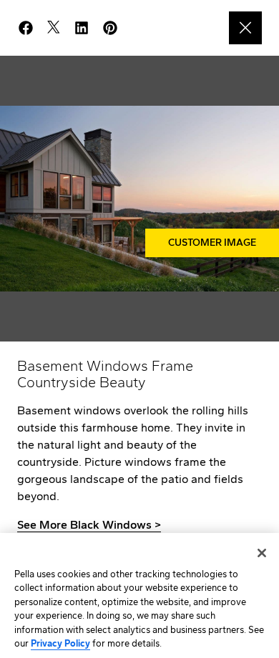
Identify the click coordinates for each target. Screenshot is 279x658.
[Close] (262, 553)
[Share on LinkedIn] (87, 27)
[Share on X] (59, 27)
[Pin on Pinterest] (116, 27)
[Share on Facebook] (31, 27)
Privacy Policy (60, 643)
